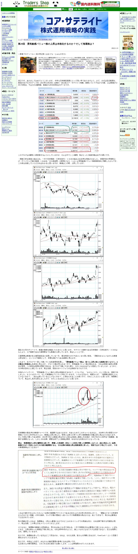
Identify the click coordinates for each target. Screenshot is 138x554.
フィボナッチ (6, 31)
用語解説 (123, 96)
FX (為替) (5, 58)
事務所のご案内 (7, 130)
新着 (3, 17)
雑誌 (3, 102)
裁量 (10, 40)
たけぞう (5, 75)
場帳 (6, 106)
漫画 (3, 106)
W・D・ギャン (6, 78)
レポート (13, 100)
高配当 (31, 551)
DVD (9, 95)
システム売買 (6, 26)
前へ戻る (65, 548)
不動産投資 (5, 62)
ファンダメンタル (7, 42)
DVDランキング (125, 89)
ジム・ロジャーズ (7, 86)
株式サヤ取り (48, 551)
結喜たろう (11, 75)
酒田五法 (5, 35)
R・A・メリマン (7, 82)
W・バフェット (7, 77)
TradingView (6, 97)
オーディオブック (7, 107)
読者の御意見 (124, 95)
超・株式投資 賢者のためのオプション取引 (128, 65)
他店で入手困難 (7, 122)
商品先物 (5, 60)
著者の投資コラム (125, 100)
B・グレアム (6, 80)
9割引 (12, 111)
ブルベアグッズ (7, 123)
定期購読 (8, 102)
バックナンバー (125, 32)
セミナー (5, 95)
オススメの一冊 (125, 91)
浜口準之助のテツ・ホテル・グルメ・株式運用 (58, 68)
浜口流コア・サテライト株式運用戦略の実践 (38, 39)
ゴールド (11, 60)
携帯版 (1, 4)
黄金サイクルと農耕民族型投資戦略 (73, 67)
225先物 (11, 57)
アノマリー (5, 40)
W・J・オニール (7, 84)
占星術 (7, 49)
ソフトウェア (6, 100)
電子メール (5, 129)
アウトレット (6, 111)
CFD (9, 58)
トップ (20, 39)
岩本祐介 (5, 73)
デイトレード (12, 24)
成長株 (4, 44)
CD (12, 95)
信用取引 (5, 120)
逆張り (4, 39)
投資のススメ (124, 98)
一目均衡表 (5, 33)
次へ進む (71, 548)
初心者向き (8, 118)
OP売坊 (10, 73)
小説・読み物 (6, 104)
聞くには (5, 109)
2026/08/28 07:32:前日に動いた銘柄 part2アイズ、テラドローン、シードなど (128, 19)
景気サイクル (39, 551)
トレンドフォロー (7, 37)
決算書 (9, 44)
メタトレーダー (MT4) (9, 98)
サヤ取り (5, 46)
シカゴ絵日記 (124, 104)
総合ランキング (125, 87)
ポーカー (5, 64)
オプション (5, 57)
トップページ (6, 127)
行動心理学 (8, 47)
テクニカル (5, 28)
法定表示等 (5, 132)
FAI (12, 44)
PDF (129, 107)
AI (10, 28)
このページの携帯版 (8, 13)
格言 (11, 49)
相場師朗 (5, 71)
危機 (3, 49)
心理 (3, 47)
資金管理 (11, 46)
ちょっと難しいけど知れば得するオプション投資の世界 (128, 59)
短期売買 (5, 24)
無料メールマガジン (126, 93)
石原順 (10, 71)
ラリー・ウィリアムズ (9, 87)
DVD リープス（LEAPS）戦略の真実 (128, 72)
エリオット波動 (7, 30)
